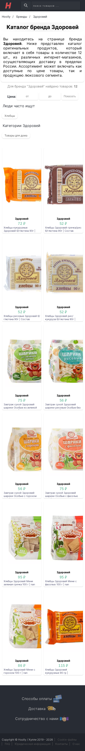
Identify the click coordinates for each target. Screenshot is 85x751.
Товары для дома (16, 135)
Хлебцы (10, 115)
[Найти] (26, 5)
